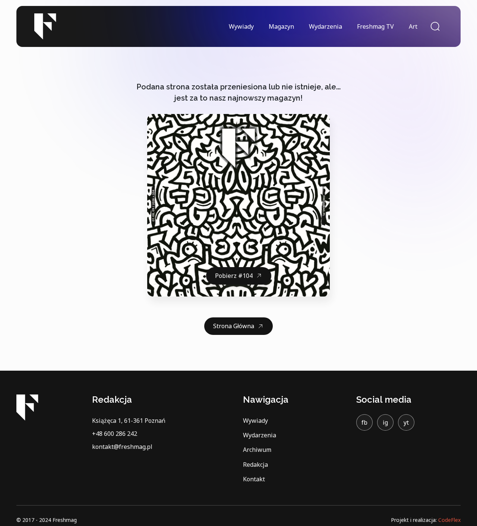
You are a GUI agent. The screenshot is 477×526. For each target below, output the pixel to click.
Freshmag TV (375, 26)
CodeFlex (449, 519)
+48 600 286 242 (114, 434)
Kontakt (254, 479)
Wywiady (241, 26)
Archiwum (257, 450)
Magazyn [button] (281, 26)
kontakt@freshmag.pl (122, 447)
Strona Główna (233, 326)
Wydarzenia (325, 26)
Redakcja (255, 464)
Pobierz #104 (234, 276)
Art (413, 26)
